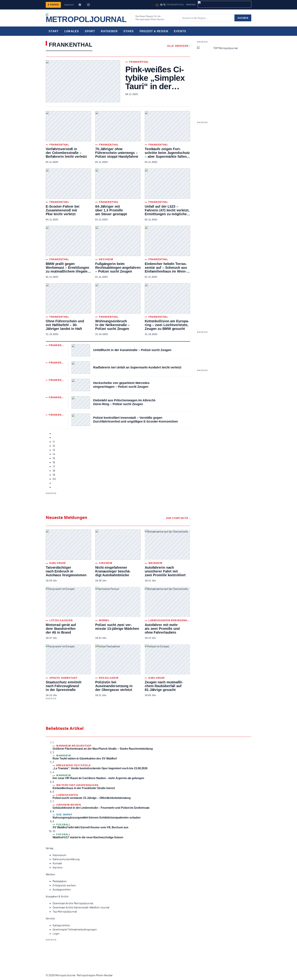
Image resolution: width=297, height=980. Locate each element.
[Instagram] (88, 5)
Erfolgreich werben (64, 885)
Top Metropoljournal (65, 911)
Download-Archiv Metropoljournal (73, 903)
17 (54, 466)
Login (56, 933)
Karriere (58, 867)
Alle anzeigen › (178, 46)
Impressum (59, 855)
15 (54, 458)
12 (54, 445)
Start (54, 31)
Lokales (71, 31)
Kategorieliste (61, 925)
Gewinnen (69, 4)
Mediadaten (60, 881)
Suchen (243, 18)
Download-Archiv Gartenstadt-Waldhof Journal (81, 907)
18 (54, 470)
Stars (128, 31)
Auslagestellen (62, 889)
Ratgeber (109, 31)
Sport (90, 31)
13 (54, 449)
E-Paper (53, 4)
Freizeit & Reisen (154, 31)
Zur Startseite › (178, 518)
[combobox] (206, 17)
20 (54, 478)
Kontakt (57, 863)
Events (180, 31)
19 (54, 474)
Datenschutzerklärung (66, 859)
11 (54, 441)
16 (54, 462)
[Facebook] (79, 5)
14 (54, 454)
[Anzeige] (224, 4)
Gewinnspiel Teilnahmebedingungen (75, 929)
